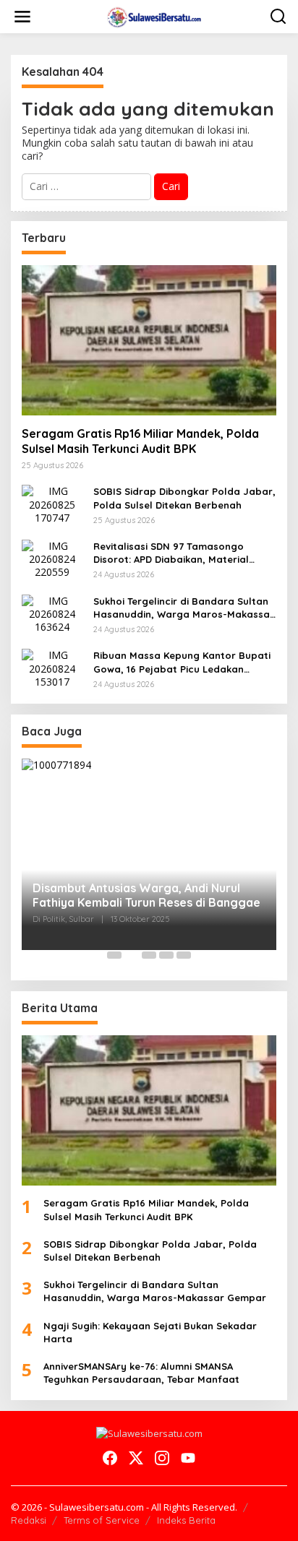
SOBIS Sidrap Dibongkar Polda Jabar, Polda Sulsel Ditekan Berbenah (184, 497)
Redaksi (28, 1520)
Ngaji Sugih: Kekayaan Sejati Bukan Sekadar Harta (150, 1332)
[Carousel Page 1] (114, 955)
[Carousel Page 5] (183, 955)
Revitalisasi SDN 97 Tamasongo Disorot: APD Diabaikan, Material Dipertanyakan (171, 553)
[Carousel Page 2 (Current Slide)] (131, 955)
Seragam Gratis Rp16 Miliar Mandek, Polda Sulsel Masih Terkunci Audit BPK (140, 441)
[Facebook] (110, 1458)
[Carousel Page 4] (166, 955)
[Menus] (22, 16)
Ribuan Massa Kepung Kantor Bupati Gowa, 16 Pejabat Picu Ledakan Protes (182, 662)
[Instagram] (162, 1458)
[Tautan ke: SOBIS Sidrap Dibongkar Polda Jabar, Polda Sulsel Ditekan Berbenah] (52, 503)
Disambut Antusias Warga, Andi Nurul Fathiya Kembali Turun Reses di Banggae (146, 895)
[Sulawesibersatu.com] (152, 15)
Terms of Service (102, 1520)
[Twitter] (136, 1458)
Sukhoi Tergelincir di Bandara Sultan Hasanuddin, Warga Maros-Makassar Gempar (183, 608)
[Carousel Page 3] (149, 955)
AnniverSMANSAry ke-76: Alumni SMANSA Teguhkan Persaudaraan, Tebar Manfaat (141, 1372)
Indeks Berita (186, 1520)
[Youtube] (188, 1458)
